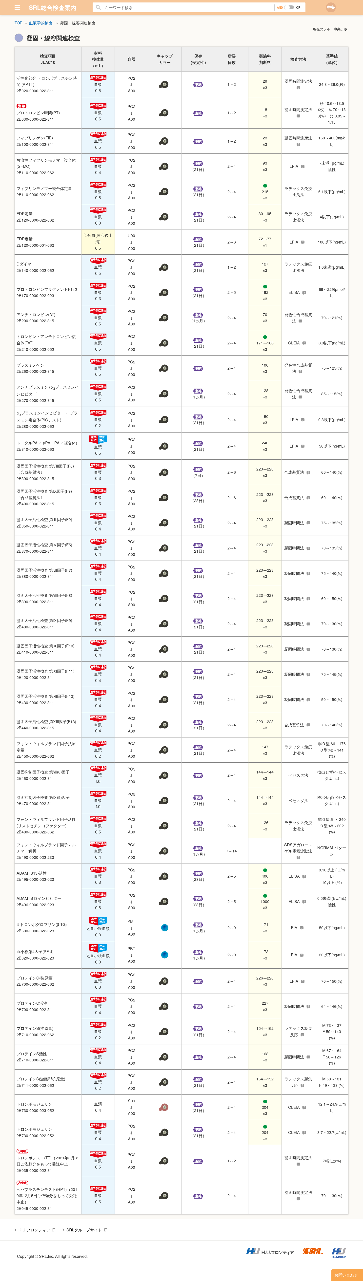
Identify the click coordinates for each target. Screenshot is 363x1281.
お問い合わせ (346, 1275)
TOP (18, 23)
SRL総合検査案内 (52, 7)
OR (298, 7)
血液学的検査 (41, 23)
